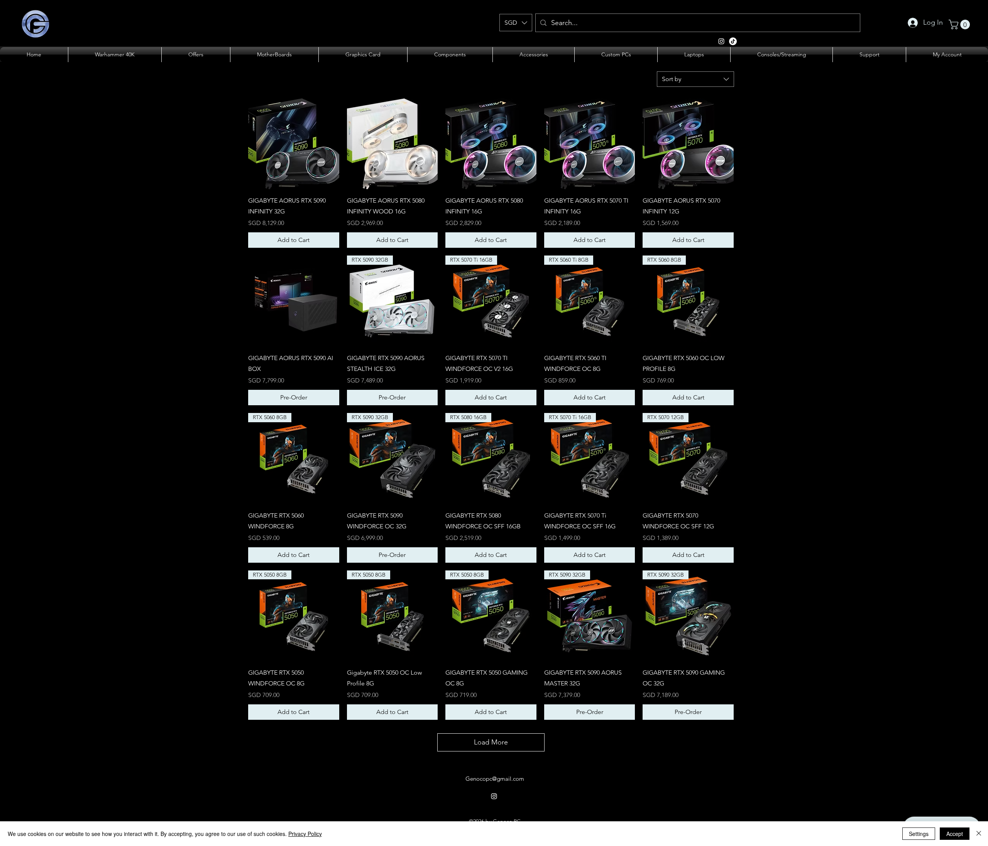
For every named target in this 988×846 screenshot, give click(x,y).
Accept (954, 834)
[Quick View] (293, 144)
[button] (515, 22)
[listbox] (515, 22)
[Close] (978, 833)
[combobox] (695, 79)
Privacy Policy (305, 834)
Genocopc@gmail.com (494, 778)
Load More (491, 742)
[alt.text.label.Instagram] (733, 41)
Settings (919, 834)
